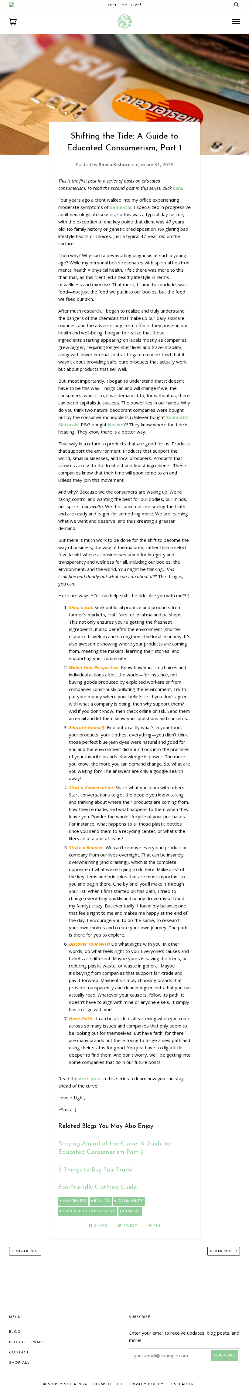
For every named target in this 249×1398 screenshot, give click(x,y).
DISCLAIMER (182, 1384)
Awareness (75, 1201)
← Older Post (25, 1251)
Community (130, 1201)
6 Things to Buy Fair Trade (95, 1170)
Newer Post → (223, 1251)
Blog (15, 1332)
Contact (19, 1352)
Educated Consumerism (89, 1211)
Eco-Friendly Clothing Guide (97, 1188)
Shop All (19, 1363)
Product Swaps (26, 1342)
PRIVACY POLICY (146, 1384)
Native (115, 424)
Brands (102, 1201)
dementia (120, 207)
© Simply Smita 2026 (65, 1384)
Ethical (131, 1211)
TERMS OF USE (108, 1384)
